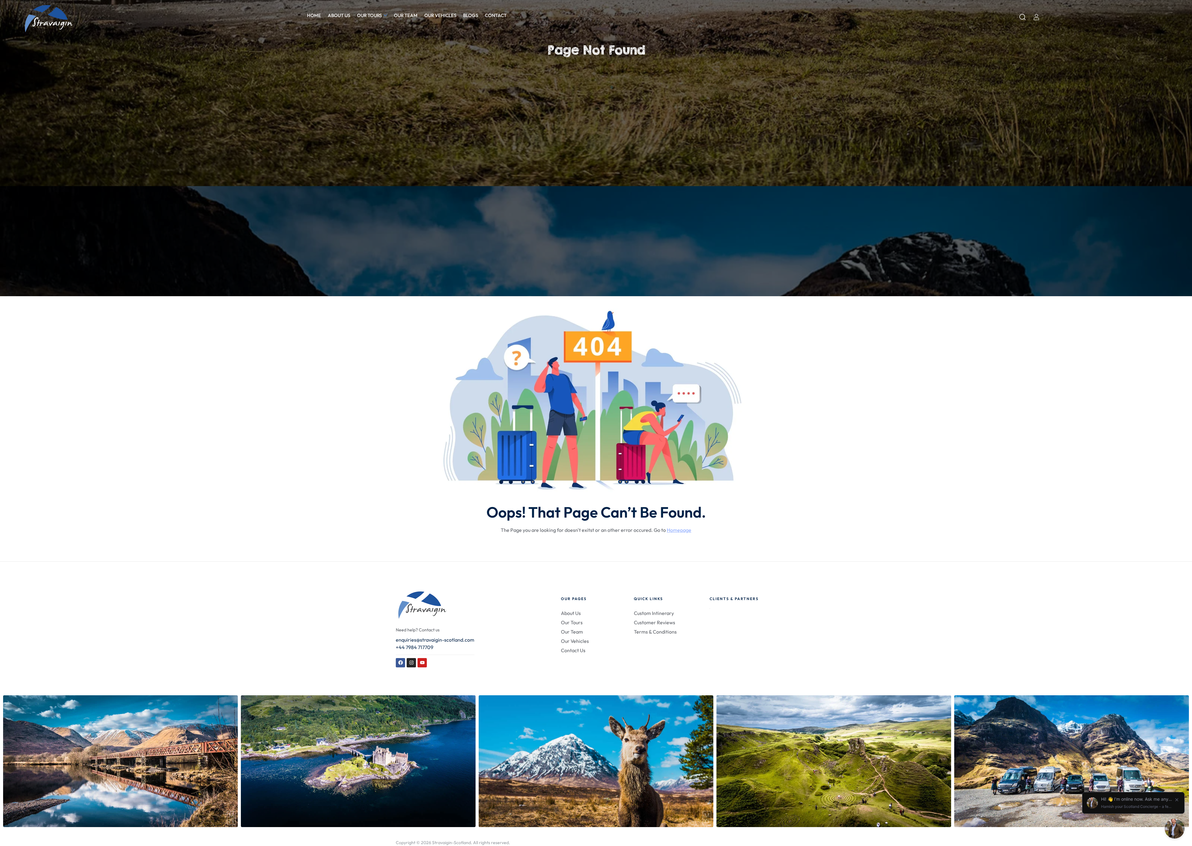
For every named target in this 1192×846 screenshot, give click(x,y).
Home (314, 15)
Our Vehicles (440, 15)
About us (339, 15)
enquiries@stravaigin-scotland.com (435, 640)
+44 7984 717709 (414, 647)
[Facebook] (400, 662)
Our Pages (574, 598)
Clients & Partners (734, 598)
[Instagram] (411, 662)
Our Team (406, 15)
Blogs (470, 15)
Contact (496, 15)
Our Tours (369, 15)
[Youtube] (422, 662)
